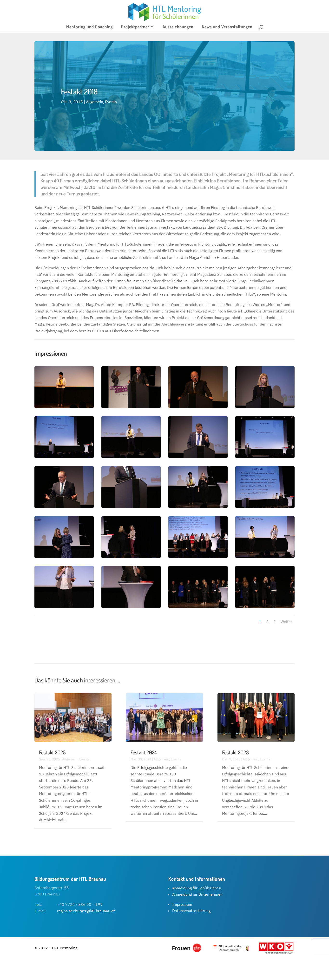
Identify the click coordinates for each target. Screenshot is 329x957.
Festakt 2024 (144, 752)
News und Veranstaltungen (227, 27)
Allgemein (94, 101)
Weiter (286, 621)
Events (111, 101)
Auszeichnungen (178, 27)
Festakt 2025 (52, 752)
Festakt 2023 (235, 752)
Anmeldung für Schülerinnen (196, 888)
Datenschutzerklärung (191, 910)
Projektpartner (135, 27)
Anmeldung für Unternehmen (197, 894)
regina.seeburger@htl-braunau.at (86, 910)
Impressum (182, 904)
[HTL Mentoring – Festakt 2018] (64, 406)
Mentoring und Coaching (89, 27)
